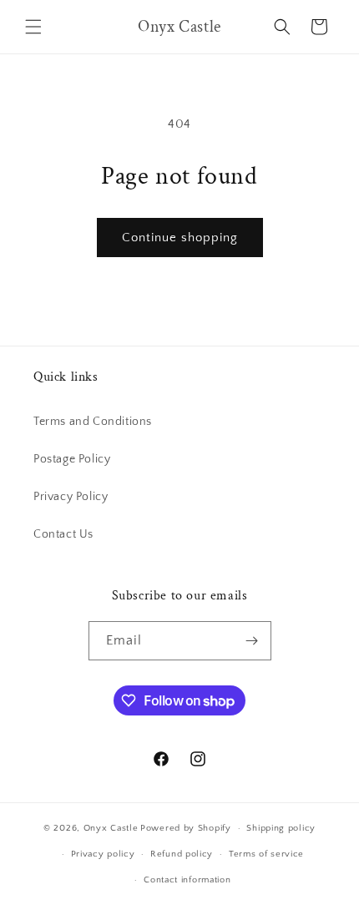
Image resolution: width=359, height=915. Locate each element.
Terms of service (266, 854)
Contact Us (63, 534)
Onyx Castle (111, 828)
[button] (33, 26)
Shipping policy (281, 828)
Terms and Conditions (92, 421)
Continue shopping (180, 237)
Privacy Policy (70, 496)
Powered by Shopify (185, 828)
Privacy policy (103, 854)
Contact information (187, 880)
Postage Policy (71, 459)
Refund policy (181, 854)
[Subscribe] (252, 640)
